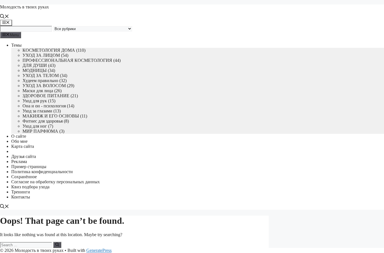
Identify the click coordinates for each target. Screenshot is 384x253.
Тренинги (20, 191)
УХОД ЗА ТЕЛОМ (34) (44, 75)
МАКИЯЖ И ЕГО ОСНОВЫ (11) (54, 116)
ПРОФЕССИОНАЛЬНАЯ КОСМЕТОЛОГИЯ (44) (71, 60)
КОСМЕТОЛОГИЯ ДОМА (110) (53, 50)
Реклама (19, 161)
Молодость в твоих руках (24, 6)
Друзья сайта (23, 156)
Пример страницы (28, 166)
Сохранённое (24, 176)
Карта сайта (22, 146)
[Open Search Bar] (4, 17)
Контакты (20, 197)
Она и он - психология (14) (48, 105)
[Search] (57, 245)
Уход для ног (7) (37, 126)
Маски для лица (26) (42, 90)
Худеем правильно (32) (44, 80)
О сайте (18, 136)
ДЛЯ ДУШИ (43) (38, 65)
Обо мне (19, 141)
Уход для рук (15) (38, 100)
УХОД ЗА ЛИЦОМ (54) (45, 55)
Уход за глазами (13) (41, 111)
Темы (16, 45)
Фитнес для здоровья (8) (45, 121)
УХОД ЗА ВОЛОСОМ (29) (48, 85)
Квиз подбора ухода (30, 186)
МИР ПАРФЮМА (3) (43, 131)
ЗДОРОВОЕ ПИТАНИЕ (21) (50, 95)
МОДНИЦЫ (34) (38, 70)
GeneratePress (99, 250)
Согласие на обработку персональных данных (55, 181)
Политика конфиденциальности (42, 171)
